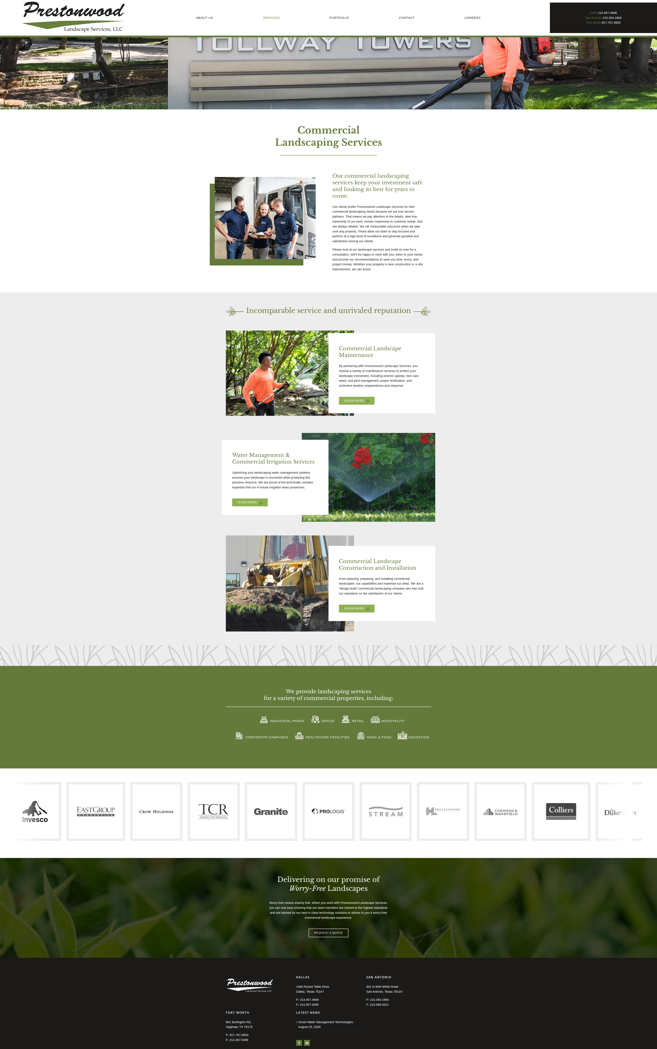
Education (418, 737)
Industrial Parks (286, 721)
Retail (357, 721)
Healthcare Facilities (327, 737)
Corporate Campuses (266, 737)
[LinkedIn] (307, 1043)
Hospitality (392, 721)
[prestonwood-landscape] (73, 3)
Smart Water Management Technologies (325, 1022)
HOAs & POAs (378, 737)
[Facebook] (299, 1043)
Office (327, 721)
